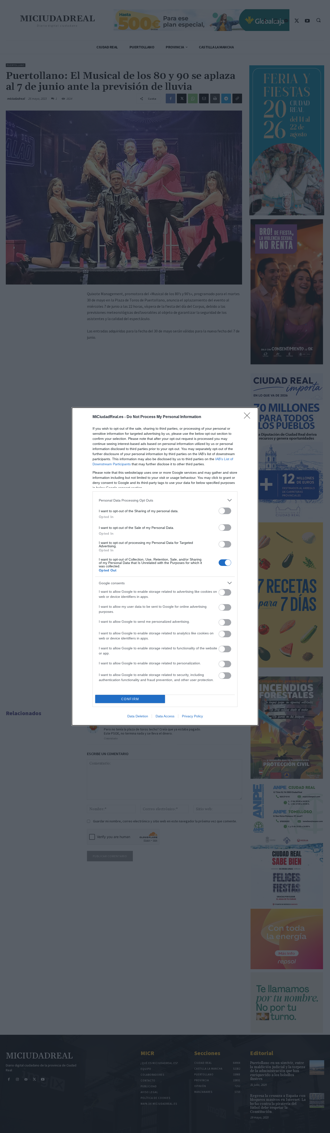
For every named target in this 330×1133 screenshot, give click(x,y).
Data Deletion (137, 716)
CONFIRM (130, 699)
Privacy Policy (192, 716)
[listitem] (165, 500)
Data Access (165, 716)
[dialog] (165, 566)
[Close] (248, 417)
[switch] (225, 511)
